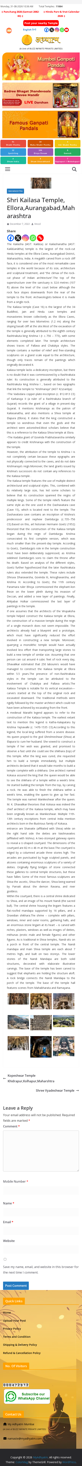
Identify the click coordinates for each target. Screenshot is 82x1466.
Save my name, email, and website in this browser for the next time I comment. (41, 1270)
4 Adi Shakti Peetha (67, 143)
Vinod (37, 224)
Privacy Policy (12, 1328)
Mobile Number (15, 1181)
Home (7, 1312)
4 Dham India (13, 160)
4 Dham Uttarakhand (40, 160)
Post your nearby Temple (41, 23)
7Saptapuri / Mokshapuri (67, 160)
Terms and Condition (17, 1336)
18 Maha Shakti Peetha (40, 143)
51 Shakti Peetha (13, 143)
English (27, 29)
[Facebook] (10, 238)
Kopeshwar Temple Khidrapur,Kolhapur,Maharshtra (31, 1078)
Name (8, 1203)
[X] (18, 238)
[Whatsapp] (33, 238)
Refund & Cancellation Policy (22, 1353)
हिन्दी (34, 29)
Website (9, 1241)
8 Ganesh (68, 151)
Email (8, 1222)
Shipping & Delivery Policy (20, 1345)
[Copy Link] (40, 238)
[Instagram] (25, 238)
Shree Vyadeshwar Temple (55, 1090)
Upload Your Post (14, 1320)
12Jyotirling (13, 151)
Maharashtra (15, 191)
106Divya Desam (40, 151)
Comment (11, 1126)
